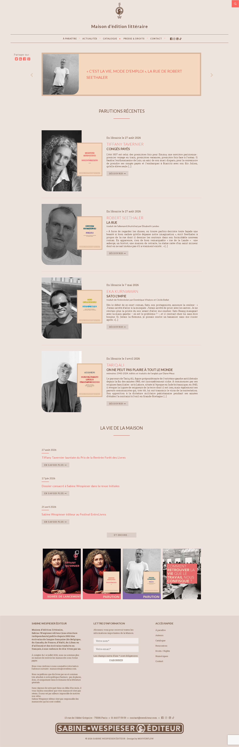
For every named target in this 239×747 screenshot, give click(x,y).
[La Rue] (90, 248)
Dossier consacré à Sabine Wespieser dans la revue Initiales (80, 486)
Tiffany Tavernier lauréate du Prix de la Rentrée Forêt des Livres (84, 457)
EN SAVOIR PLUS (54, 465)
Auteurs (159, 635)
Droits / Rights (162, 650)
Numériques (161, 656)
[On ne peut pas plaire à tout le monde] (90, 396)
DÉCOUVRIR (116, 173)
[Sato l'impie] (90, 322)
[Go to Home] (119, 733)
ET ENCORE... (121, 535)
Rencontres (161, 645)
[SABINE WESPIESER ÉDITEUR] (119, 17)
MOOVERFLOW (146, 738)
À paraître (160, 630)
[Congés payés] (90, 175)
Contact (159, 661)
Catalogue (160, 640)
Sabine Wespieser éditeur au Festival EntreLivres (74, 514)
